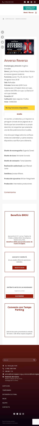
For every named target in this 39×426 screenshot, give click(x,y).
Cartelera (6, 386)
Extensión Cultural (9, 394)
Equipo (4, 403)
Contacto (6, 407)
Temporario (6, 390)
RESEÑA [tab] (19, 114)
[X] (28, 2)
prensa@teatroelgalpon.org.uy (14, 374)
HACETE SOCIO (19, 268)
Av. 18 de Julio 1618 (11, 366)
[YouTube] (31, 2)
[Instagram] (35, 2)
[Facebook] (25, 2)
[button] (30, 12)
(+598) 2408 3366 (8, 2)
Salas (4, 398)
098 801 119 (9, 371)
